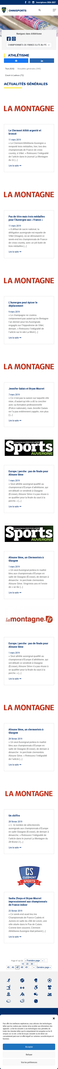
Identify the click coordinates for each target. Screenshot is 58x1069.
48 (22, 967)
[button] (53, 1018)
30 (32, 964)
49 (26, 967)
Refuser (29, 1054)
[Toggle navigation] (54, 10)
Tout (9, 68)
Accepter (29, 1047)
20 (27, 964)
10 (23, 964)
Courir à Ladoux (14, 75)
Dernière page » (44, 967)
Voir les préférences (29, 1062)
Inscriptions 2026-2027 (46, 2)
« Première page (32, 960)
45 (8, 967)
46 (13, 967)
